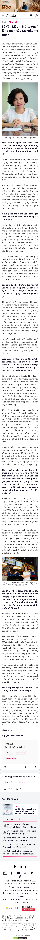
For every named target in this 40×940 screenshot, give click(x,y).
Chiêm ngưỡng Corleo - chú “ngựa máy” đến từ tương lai (21, 832)
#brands (9, 753)
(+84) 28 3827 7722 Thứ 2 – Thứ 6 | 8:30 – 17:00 (21, 893)
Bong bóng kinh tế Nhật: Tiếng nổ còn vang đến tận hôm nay (21, 839)
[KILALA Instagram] (25, 873)
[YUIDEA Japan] (12, 908)
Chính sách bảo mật (30, 899)
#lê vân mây (21, 753)
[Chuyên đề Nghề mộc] (20, 6)
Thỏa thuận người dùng (21, 902)
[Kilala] (11, 15)
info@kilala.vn (21, 896)
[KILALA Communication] (28, 908)
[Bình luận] (5, 767)
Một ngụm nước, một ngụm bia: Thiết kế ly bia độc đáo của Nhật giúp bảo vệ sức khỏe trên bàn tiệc (22, 825)
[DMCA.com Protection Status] (20, 938)
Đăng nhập (8, 782)
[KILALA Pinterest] (31, 873)
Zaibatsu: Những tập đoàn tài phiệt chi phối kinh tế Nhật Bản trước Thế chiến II (20, 852)
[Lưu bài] (15, 767)
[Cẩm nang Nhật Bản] (20, 866)
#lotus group (11, 758)
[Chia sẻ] (25, 767)
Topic (4, 22)
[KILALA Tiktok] (20, 876)
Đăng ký (22, 782)
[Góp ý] (35, 767)
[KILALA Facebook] (5, 873)
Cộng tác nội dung (15, 899)
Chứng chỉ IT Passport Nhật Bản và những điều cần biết (21, 845)
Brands (13, 22)
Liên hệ (4, 899)
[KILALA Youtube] (18, 873)
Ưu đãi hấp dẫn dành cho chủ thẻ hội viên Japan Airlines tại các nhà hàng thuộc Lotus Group (25, 811)
